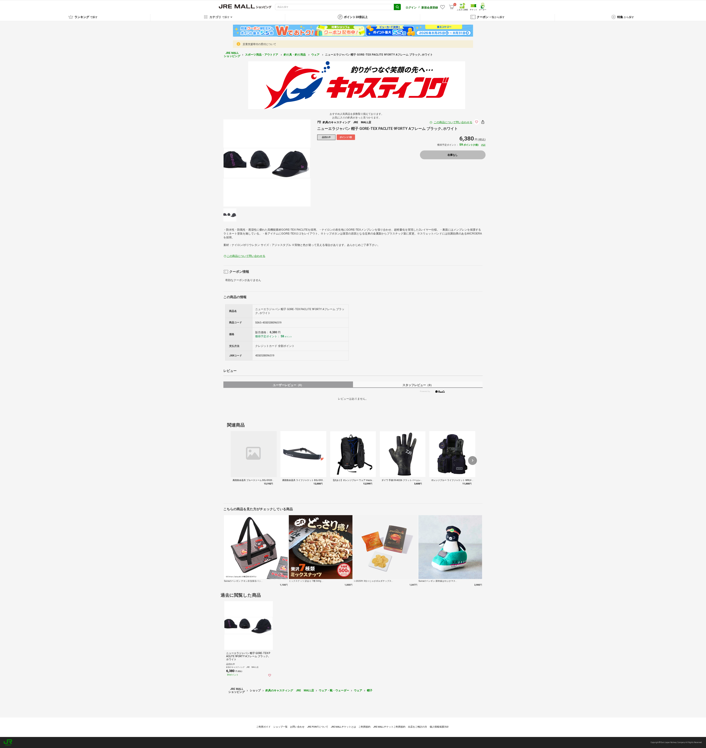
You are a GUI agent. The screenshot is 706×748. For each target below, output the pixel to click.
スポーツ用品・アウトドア (262, 54)
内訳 (483, 145)
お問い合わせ (297, 726)
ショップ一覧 (280, 726)
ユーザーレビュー (288, 385)
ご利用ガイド (263, 726)
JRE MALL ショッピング (232, 54)
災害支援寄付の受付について (259, 44)
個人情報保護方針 (439, 726)
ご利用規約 (364, 726)
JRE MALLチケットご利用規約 (389, 726)
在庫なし (453, 154)
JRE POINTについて (317, 726)
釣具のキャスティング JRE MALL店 (289, 690)
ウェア (315, 54)
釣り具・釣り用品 (295, 54)
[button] (472, 460)
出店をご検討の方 (417, 726)
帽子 (369, 690)
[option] (267, 163)
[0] (451, 7)
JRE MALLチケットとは (343, 726)
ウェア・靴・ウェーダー (334, 690)
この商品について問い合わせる (453, 122)
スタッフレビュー (417, 385)
